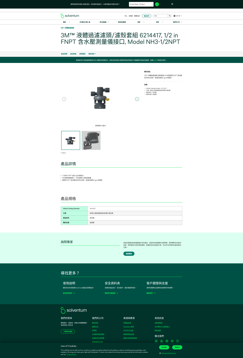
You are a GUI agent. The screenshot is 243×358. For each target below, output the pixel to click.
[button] (167, 353)
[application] (100, 97)
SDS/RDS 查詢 (128, 330)
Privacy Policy (72, 354)
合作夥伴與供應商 (98, 334)
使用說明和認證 (128, 334)
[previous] (64, 99)
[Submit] (170, 16)
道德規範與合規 (97, 342)
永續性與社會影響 (98, 338)
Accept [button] (164, 347)
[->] (157, 4)
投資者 (131, 16)
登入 (126, 16)
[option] (100, 99)
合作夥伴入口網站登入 (162, 327)
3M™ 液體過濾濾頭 (67, 28)
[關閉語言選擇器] (172, 4)
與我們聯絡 (158, 323)
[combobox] (162, 16)
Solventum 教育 (128, 327)
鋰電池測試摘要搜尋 (130, 338)
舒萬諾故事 (127, 323)
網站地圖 (158, 330)
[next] (137, 99)
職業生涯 (137, 16)
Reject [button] (177, 347)
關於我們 (95, 323)
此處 (154, 60)
